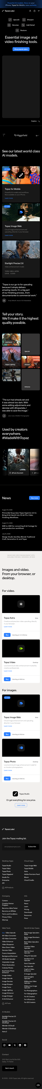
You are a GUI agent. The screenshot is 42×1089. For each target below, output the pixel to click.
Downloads (28, 912)
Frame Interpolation (9, 953)
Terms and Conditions (9, 914)
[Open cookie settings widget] (38, 1085)
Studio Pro (5, 877)
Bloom (26, 877)
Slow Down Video (8, 947)
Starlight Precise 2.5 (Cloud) (9, 1017)
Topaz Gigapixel (7, 874)
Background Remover (9, 956)
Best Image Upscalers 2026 (31, 933)
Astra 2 (4, 1031)
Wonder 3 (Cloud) (8, 1026)
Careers (5, 900)
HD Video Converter (9, 938)
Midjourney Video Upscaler (30, 982)
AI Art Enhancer (7, 999)
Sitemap (5, 920)
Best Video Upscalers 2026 (31, 942)
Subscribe (32, 846)
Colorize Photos (7, 968)
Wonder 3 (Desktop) (9, 1028)
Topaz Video (6, 868)
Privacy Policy (7, 917)
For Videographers (30, 994)
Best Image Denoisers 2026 (31, 938)
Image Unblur (7, 975)
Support (27, 900)
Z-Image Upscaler (30, 974)
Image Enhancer (8, 993)
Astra (26, 871)
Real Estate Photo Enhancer (8, 971)
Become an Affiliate (9, 911)
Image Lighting (7, 990)
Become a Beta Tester (10, 908)
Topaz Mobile (28, 868)
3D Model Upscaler (8, 959)
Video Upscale (8, 933)
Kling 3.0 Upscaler (30, 956)
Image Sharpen (7, 984)
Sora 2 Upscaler (29, 963)
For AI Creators (29, 996)
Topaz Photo (6, 871)
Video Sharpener (8, 944)
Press (26, 918)
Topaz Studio (6, 865)
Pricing (26, 909)
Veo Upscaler (28, 966)
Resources (28, 915)
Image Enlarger (7, 996)
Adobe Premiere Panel (32, 874)
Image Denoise (7, 981)
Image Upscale (7, 978)
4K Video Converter (9, 936)
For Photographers (30, 991)
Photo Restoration (8, 965)
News (26, 903)
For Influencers (29, 999)
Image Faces (6, 987)
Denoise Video (7, 950)
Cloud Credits (29, 880)
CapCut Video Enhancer (29, 970)
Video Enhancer (7, 941)
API (3, 883)
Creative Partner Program (8, 904)
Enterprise (5, 880)
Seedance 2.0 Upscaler (29, 959)
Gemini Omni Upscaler (29, 952)
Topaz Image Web (30, 865)
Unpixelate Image (8, 962)
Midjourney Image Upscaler (30, 987)
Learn (26, 906)
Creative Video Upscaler (29, 947)
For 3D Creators (29, 1002)
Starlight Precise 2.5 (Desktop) (9, 1022)
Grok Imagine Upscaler (29, 977)
